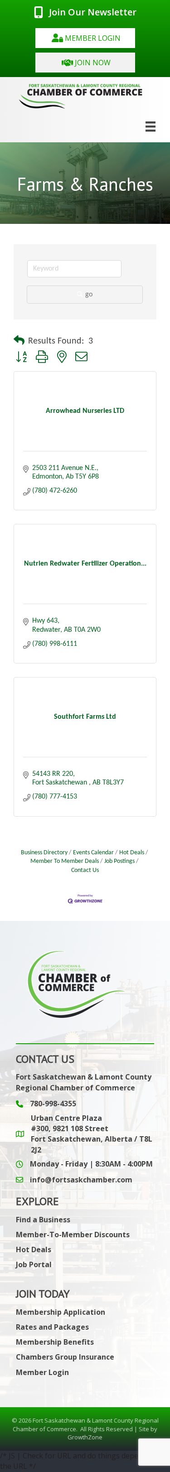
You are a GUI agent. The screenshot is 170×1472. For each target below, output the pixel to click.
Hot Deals (131, 853)
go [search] (88, 294)
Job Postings (119, 861)
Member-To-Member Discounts (73, 1235)
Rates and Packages (52, 1327)
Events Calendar (93, 853)
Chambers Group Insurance (65, 1357)
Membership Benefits (55, 1342)
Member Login (42, 1372)
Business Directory (44, 853)
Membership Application (60, 1312)
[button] (85, 38)
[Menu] (150, 126)
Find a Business (43, 1220)
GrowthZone (85, 1437)
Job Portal (34, 1264)
